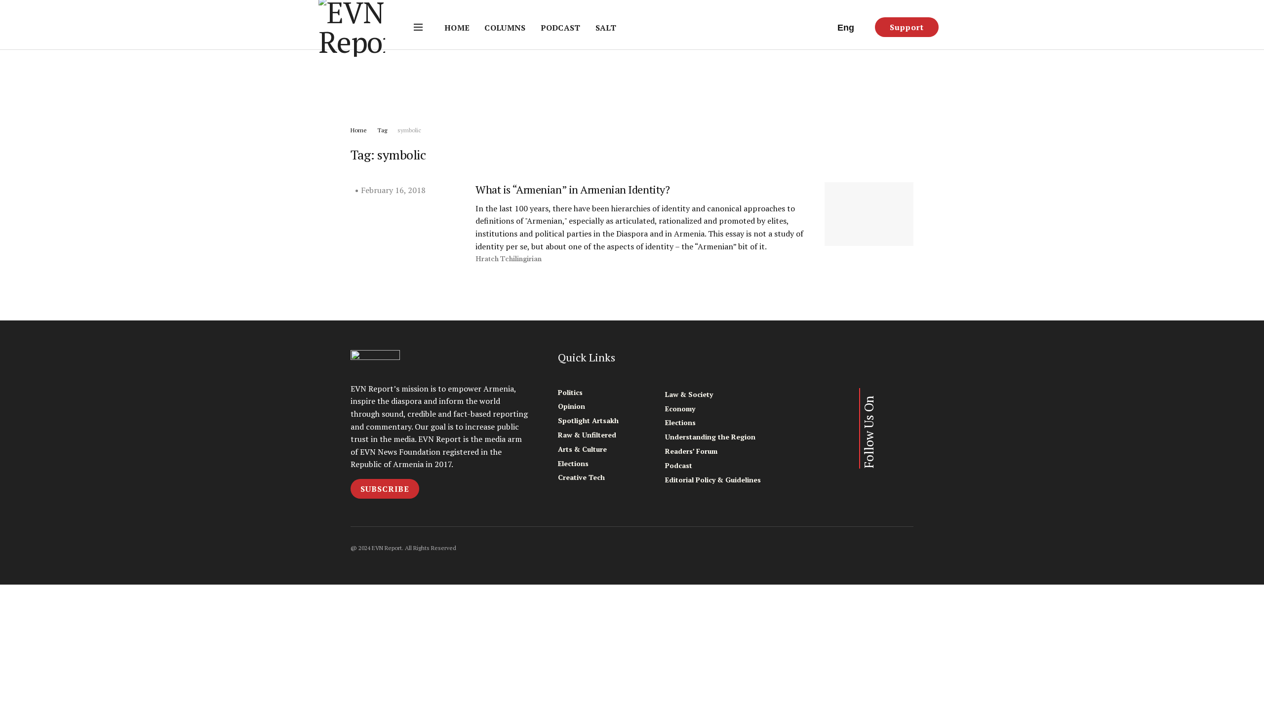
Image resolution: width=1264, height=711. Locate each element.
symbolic (409, 130)
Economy (680, 408)
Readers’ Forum (691, 451)
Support (907, 27)
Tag (382, 130)
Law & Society (689, 394)
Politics (570, 392)
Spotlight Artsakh (588, 420)
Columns (504, 27)
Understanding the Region (710, 436)
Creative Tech (581, 477)
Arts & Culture (582, 449)
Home (457, 27)
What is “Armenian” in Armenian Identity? (572, 189)
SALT (605, 27)
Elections (573, 463)
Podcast (561, 27)
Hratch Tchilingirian (508, 259)
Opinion (571, 406)
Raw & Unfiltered (587, 434)
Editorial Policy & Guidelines (713, 479)
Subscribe (384, 488)
